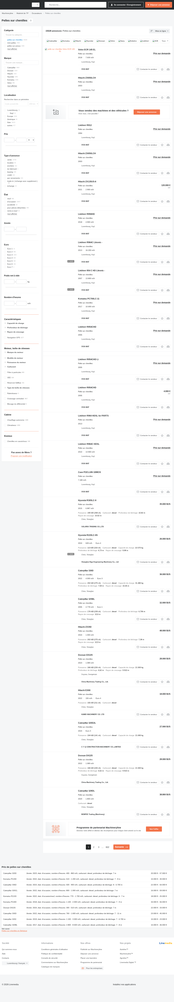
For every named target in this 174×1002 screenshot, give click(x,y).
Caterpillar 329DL (86, 791)
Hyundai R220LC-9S (88, 535)
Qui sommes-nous (9, 949)
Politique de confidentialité (51, 954)
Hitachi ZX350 (84, 627)
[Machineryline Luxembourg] (15, 5)
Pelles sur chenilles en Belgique (14, 931)
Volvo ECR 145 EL (87, 50)
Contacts (5, 958)
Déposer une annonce (146, 112)
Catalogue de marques (50, 967)
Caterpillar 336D (9, 885)
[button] (162, 69)
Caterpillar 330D (85, 571)
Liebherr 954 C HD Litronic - (91, 270)
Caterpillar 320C (9, 919)
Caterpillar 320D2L (87, 723)
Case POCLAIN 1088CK (89, 472)
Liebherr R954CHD (87, 327)
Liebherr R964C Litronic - (90, 242)
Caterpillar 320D (9, 873)
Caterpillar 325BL (86, 599)
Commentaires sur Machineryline (54, 962)
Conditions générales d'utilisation (54, 949)
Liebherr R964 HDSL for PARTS (93, 416)
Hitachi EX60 (84, 690)
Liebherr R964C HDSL (88, 444)
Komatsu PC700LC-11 (88, 299)
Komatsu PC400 (9, 902)
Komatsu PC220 (9, 896)
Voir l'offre (154, 829)
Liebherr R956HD (86, 214)
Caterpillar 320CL (10, 890)
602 (107, 847)
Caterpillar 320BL (10, 925)
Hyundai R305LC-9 (87, 500)
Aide (3, 954)
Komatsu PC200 (9, 879)
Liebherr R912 (85, 125)
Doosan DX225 (85, 655)
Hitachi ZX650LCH (87, 78)
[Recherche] (47, 4)
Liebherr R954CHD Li (88, 359)
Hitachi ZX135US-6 (87, 181)
